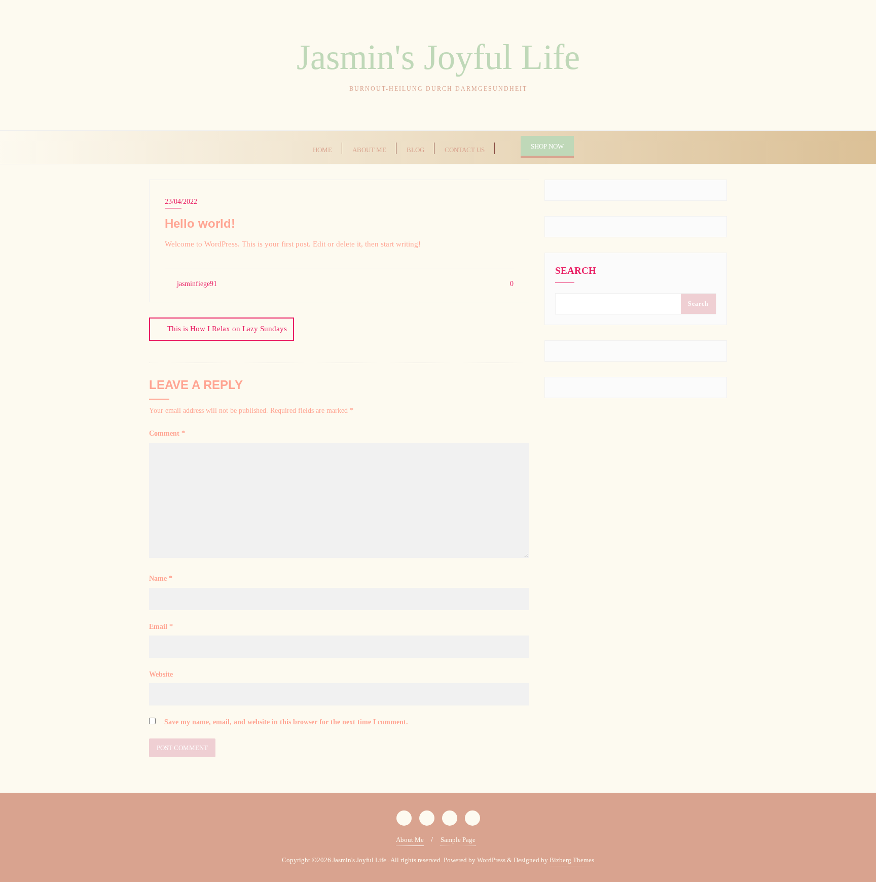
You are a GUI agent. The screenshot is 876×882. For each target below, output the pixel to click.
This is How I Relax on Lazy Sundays (227, 329)
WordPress (491, 860)
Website (161, 674)
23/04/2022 (181, 201)
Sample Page (458, 839)
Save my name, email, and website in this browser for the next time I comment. (286, 722)
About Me (410, 839)
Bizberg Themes (572, 860)
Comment (167, 433)
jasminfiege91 (196, 284)
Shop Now (547, 146)
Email (161, 626)
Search (575, 271)
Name (160, 578)
